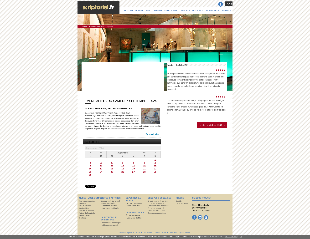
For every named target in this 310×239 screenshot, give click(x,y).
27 (133, 172)
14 (144, 165)
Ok (241, 237)
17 (101, 168)
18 (112, 168)
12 (122, 165)
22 (155, 168)
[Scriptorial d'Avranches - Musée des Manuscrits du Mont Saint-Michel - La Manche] (98, 7)
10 (101, 165)
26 (122, 172)
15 (155, 165)
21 (144, 168)
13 (133, 165)
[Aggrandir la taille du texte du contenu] (230, 3)
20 (133, 168)
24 (101, 172)
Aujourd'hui (123, 153)
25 (112, 172)
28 (144, 172)
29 (155, 172)
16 (90, 168)
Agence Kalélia (184, 233)
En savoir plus (152, 134)
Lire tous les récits (212, 125)
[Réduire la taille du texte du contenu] (227, 3)
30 (90, 175)
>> (144, 153)
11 (112, 165)
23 (90, 172)
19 (122, 168)
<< (101, 153)
